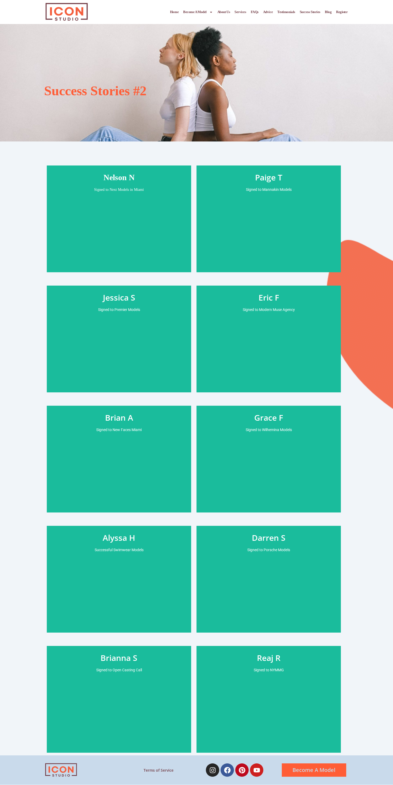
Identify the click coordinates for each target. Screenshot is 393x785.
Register (342, 12)
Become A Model (195, 12)
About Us (223, 12)
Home (174, 12)
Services (240, 12)
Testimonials (286, 12)
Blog (328, 12)
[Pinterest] (242, 770)
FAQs (255, 12)
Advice (268, 12)
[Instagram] (212, 770)
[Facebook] (227, 770)
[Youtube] (256, 770)
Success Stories (310, 12)
